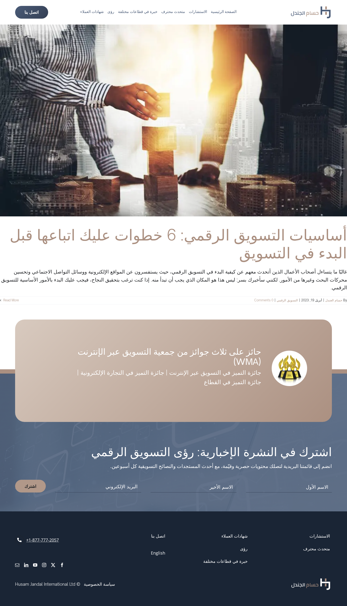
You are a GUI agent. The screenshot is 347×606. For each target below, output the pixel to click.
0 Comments (263, 300)
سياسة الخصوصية (99, 584)
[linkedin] (26, 565)
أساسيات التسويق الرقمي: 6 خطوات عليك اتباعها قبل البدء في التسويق (178, 243)
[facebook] (62, 565)
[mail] (17, 565)
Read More (10, 300)
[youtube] (35, 565)
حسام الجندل (333, 300)
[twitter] (53, 565)
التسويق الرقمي (287, 300)
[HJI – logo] (311, 9)
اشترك (30, 486)
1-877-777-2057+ (42, 540)
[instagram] (44, 565)
